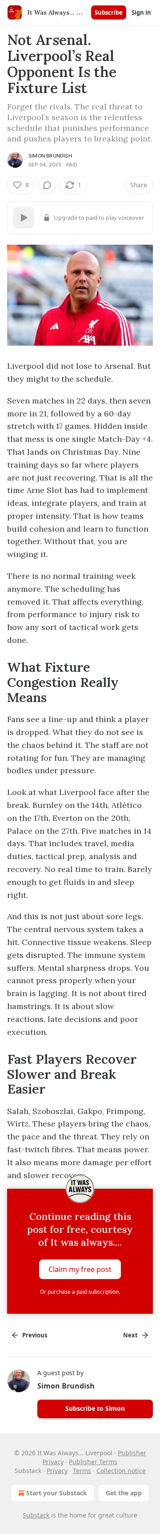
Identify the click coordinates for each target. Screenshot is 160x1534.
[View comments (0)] (47, 185)
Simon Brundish (50, 156)
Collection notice (121, 1470)
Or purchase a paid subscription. (80, 1292)
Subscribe (109, 12)
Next (130, 1335)
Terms (82, 1470)
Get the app (124, 1493)
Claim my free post (80, 1269)
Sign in (141, 12)
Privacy (57, 1470)
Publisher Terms (93, 1461)
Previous (34, 1335)
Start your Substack (56, 1493)
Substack (36, 1515)
